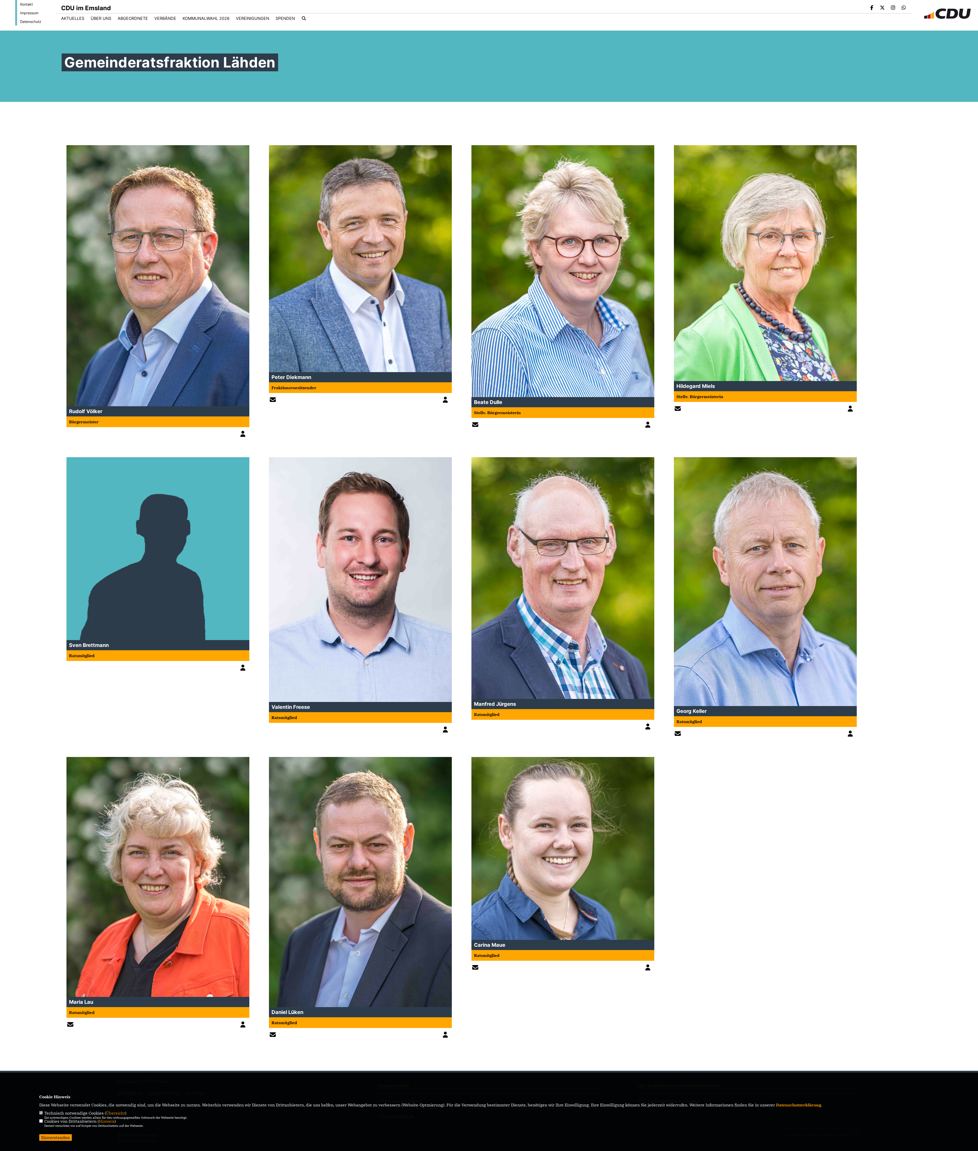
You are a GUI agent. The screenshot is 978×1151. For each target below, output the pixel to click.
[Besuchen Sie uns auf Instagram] (893, 8)
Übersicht (115, 1113)
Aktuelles (72, 18)
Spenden (285, 18)
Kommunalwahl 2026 (206, 18)
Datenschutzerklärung (798, 1104)
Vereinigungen (252, 18)
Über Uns (101, 18)
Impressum (29, 13)
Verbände (165, 18)
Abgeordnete (133, 18)
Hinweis (107, 1121)
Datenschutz (30, 21)
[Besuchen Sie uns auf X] (882, 8)
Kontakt (26, 4)
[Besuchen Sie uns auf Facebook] (872, 8)
